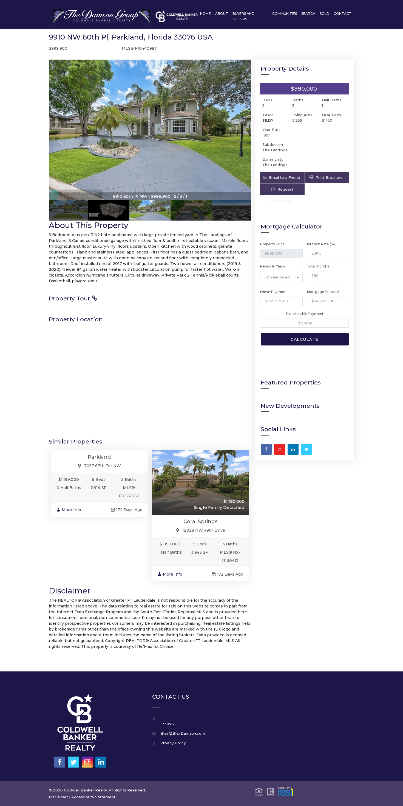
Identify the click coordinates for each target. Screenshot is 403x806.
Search (308, 14)
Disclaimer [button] (58, 797)
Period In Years (272, 266)
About (221, 14)
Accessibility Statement (93, 797)
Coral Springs (200, 521)
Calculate (305, 339)
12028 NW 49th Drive (203, 530)
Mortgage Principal (323, 292)
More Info (71, 509)
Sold (324, 14)
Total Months (318, 266)
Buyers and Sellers (243, 16)
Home (205, 14)
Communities (284, 14)
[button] (282, 177)
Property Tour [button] (70, 298)
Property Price (272, 244)
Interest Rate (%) (321, 244)
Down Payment (273, 292)
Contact (342, 14)
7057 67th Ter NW (102, 465)
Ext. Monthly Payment (304, 314)
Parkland (99, 457)
